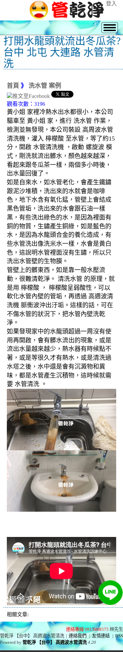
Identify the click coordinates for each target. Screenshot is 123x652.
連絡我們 (77, 635)
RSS (119, 635)
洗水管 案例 (45, 85)
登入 (111, 3)
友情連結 (101, 635)
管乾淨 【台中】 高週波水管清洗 (55, 642)
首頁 (13, 85)
